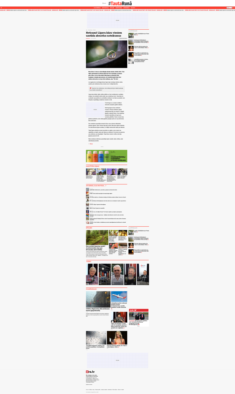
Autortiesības (110, 389)
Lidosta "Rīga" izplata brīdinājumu (98, 204)
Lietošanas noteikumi (104, 389)
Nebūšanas (119, 7)
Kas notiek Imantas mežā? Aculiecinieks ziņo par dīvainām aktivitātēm (95, 248)
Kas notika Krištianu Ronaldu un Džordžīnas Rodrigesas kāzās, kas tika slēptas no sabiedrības (111, 178)
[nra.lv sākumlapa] (104, 3)
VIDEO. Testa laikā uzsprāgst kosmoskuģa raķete (101, 193)
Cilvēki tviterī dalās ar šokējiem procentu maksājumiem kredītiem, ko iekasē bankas (108, 223)
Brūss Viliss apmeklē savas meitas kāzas (89, 177)
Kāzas (90, 144)
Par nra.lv (87, 389)
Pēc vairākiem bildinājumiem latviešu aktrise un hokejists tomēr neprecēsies (108, 200)
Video (88, 261)
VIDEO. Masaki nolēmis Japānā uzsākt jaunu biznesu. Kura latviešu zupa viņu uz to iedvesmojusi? (101, 178)
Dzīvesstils (105, 7)
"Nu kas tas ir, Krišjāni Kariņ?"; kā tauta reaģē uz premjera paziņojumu (106, 211)
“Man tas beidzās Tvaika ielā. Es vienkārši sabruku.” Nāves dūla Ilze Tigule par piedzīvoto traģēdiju (119, 326)
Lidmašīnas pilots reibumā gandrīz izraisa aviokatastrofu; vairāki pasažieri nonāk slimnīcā (119, 305)
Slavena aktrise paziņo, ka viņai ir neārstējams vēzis (141, 47)
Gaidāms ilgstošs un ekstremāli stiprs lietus (30, 10)
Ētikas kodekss (114, 389)
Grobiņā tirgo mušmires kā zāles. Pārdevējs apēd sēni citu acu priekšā (113, 251)
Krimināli (126, 7)
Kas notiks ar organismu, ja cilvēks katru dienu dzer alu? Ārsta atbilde (141, 54)
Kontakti (122, 389)
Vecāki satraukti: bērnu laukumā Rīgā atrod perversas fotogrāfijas (113, 239)
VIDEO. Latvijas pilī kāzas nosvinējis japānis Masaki (122, 177)
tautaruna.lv (88, 38)
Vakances (119, 389)
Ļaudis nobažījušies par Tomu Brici (141, 34)
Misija (93, 389)
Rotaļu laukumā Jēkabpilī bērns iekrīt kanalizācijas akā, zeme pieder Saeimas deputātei (108, 219)
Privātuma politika (97, 389)
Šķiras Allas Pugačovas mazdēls (97, 208)
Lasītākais (132, 31)
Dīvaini (112, 7)
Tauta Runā (90, 30)
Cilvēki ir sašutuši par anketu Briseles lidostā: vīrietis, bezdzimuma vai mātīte (122, 252)
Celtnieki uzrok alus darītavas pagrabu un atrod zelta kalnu (122, 238)
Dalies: (102, 146)
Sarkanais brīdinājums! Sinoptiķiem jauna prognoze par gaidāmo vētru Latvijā (141, 41)
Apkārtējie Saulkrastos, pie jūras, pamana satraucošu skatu (103, 189)
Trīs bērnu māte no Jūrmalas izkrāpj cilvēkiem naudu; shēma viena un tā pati (108, 197)
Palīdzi (133, 7)
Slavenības (97, 7)
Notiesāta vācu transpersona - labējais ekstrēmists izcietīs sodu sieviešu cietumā (107, 215)
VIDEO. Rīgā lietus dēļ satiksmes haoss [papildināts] (98, 309)
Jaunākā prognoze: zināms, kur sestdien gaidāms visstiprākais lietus (141, 60)
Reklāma (90, 389)
